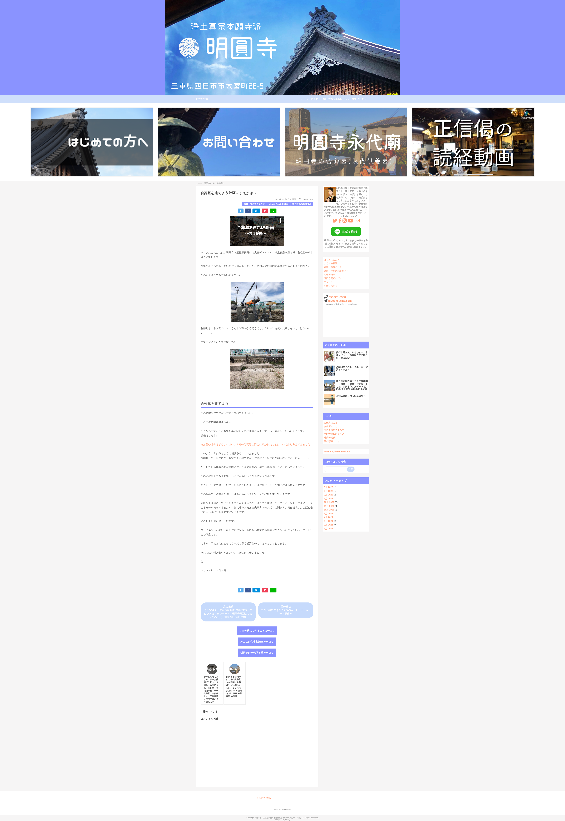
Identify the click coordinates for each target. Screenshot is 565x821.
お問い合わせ (359, 99)
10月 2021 (329, 509)
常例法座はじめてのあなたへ (350, 395)
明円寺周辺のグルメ (334, 278)
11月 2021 (329, 506)
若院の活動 (329, 437)
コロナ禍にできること (254, 204)
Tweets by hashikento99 (337, 451)
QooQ (287, 820)
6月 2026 (328, 487)
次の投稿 (228, 606)
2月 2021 (328, 524)
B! (256, 210)
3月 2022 (328, 491)
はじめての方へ (332, 259)
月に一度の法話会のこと (336, 271)
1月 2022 (328, 498)
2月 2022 (328, 494)
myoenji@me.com (340, 300)
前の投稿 (286, 606)
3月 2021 (328, 521)
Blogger (287, 809)
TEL (346, 99)
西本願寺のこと (332, 441)
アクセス (315, 99)
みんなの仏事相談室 (278, 204)
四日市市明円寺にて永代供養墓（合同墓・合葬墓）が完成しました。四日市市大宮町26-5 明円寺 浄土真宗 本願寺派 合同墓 (352, 385)
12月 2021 (329, 502)
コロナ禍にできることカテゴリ (257, 630)
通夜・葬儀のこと (333, 267)
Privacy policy (264, 797)
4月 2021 (328, 517)
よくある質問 (331, 263)
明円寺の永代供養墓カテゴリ (257, 652)
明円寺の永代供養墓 (301, 204)
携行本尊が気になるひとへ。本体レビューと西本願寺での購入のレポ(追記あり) (352, 355)
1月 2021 (328, 528)
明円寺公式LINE (332, 99)
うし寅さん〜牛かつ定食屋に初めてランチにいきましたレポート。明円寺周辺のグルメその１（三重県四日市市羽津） (228, 614)
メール (304, 99)
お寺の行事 (202, 99)
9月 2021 (328, 513)
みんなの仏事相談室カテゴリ (257, 641)
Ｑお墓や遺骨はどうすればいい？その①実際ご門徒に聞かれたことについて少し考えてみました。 (257, 444)
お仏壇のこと (331, 426)
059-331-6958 (337, 297)
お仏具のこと (331, 422)
